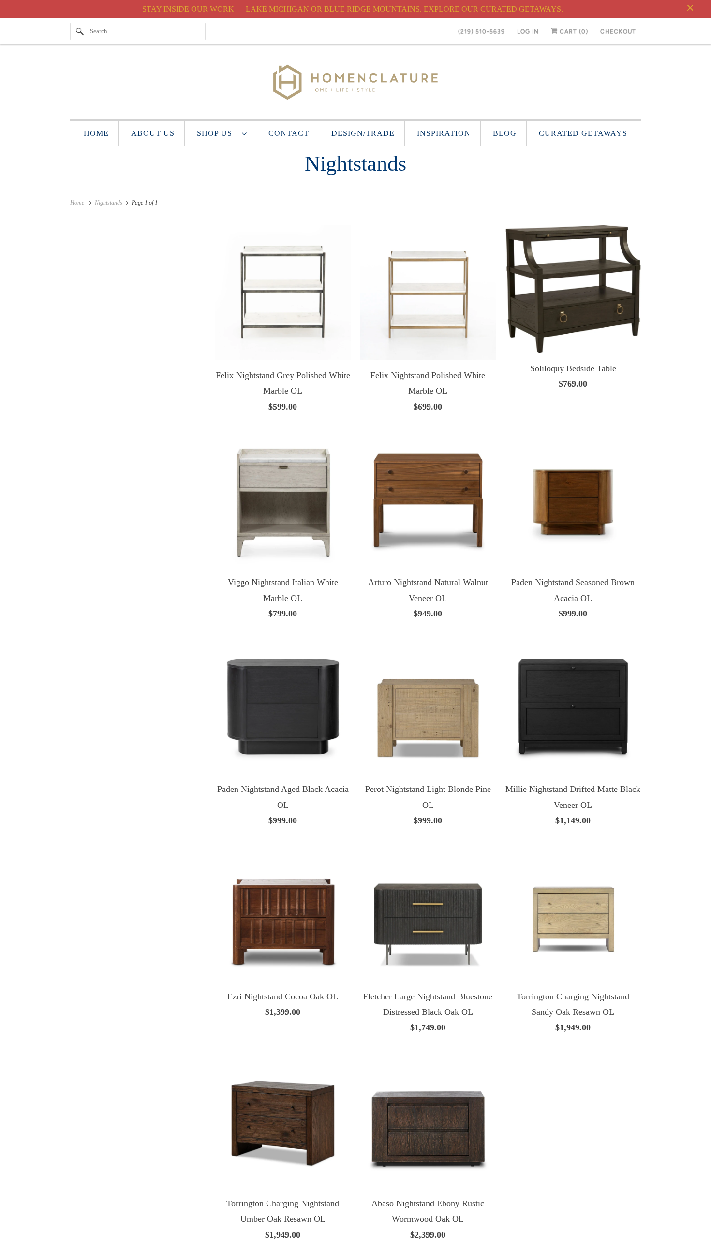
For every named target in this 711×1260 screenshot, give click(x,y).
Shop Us (217, 133)
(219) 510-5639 (481, 31)
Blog (505, 133)
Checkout (618, 31)
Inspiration (444, 133)
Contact (288, 133)
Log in (528, 31)
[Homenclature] (355, 84)
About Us (153, 133)
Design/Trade (363, 133)
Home (96, 133)
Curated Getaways (583, 133)
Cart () (573, 31)
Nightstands (355, 164)
